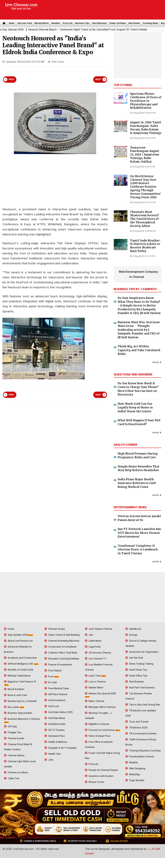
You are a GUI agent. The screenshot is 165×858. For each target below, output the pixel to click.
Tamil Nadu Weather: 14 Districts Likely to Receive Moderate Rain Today (145, 246)
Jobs (50, 759)
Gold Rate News (56, 718)
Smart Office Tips (137, 675)
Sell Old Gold (135, 657)
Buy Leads (13, 707)
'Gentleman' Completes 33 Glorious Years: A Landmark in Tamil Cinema (138, 549)
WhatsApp (134, 774)
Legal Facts (94, 646)
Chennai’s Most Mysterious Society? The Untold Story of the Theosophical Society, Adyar (144, 219)
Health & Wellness (57, 741)
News (12, 23)
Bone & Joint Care (17, 695)
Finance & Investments (60, 664)
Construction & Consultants (62, 646)
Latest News (95, 640)
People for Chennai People (103, 770)
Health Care (54, 753)
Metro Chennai (96, 701)
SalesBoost (134, 628)
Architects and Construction (22, 657)
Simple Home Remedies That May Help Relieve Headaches (138, 468)
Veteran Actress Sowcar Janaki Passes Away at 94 (139, 518)
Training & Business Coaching (144, 750)
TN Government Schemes (142, 733)
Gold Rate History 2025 (60, 712)
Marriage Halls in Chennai (102, 707)
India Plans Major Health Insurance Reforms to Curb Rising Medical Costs (137, 483)
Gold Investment (56, 700)
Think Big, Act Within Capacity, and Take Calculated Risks (139, 350)
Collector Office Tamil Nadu (62, 652)
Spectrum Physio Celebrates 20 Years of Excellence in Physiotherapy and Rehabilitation (145, 101)
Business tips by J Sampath (22, 701)
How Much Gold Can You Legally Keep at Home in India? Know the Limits (135, 407)
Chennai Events (15, 738)
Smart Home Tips (137, 669)
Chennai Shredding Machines (63, 640)
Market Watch (41, 23)
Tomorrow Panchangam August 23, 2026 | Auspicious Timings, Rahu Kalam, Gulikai (144, 154)
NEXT (98, 79)
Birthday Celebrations (19, 675)
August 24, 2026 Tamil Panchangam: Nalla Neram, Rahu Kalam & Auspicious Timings (145, 128)
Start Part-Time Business (141, 687)
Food (51, 676)
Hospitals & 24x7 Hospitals (62, 747)
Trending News (150, 23)
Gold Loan (53, 706)
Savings (132, 634)
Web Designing (136, 768)
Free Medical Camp (58, 688)
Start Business (99, 23)
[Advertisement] (103, 8)
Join (90, 634)
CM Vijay (12, 726)
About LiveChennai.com (20, 640)
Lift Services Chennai (99, 652)
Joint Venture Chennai (100, 628)
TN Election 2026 (137, 727)
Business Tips (82, 23)
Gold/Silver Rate (56, 724)
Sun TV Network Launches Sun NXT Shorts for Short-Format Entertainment (139, 532)
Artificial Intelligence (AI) (20, 663)
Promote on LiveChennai (101, 730)
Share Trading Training (140, 663)
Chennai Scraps (56, 628)
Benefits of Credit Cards (20, 669)
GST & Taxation (56, 730)
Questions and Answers (101, 776)
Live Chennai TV (97, 658)
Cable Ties (13, 778)
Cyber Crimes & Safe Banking (64, 634)
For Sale (52, 682)
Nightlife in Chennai (98, 724)
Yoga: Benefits (136, 780)
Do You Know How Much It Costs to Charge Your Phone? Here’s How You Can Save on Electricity (138, 389)
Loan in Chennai (97, 681)
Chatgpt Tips (14, 732)
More (155, 362)
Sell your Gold (24, 23)
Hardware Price (56, 736)
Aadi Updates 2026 (17, 634)
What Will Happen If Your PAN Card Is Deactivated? (139, 422)
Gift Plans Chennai (57, 694)
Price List (67, 23)
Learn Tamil (94, 675)
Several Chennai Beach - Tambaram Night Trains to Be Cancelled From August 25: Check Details (68, 29)
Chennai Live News (17, 772)
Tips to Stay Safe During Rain (144, 704)
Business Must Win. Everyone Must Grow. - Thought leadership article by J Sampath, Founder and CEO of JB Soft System (139, 329)
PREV (11, 79)
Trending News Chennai (141, 756)
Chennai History (15, 755)
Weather (55, 23)
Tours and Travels (138, 721)
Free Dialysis (55, 670)
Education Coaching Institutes (63, 658)
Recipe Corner (96, 781)
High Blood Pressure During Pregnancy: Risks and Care (138, 455)
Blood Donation (15, 689)
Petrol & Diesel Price (99, 736)
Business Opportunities (19, 713)
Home (10, 628)
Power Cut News (117, 23)
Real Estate (134, 23)
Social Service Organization (143, 651)
